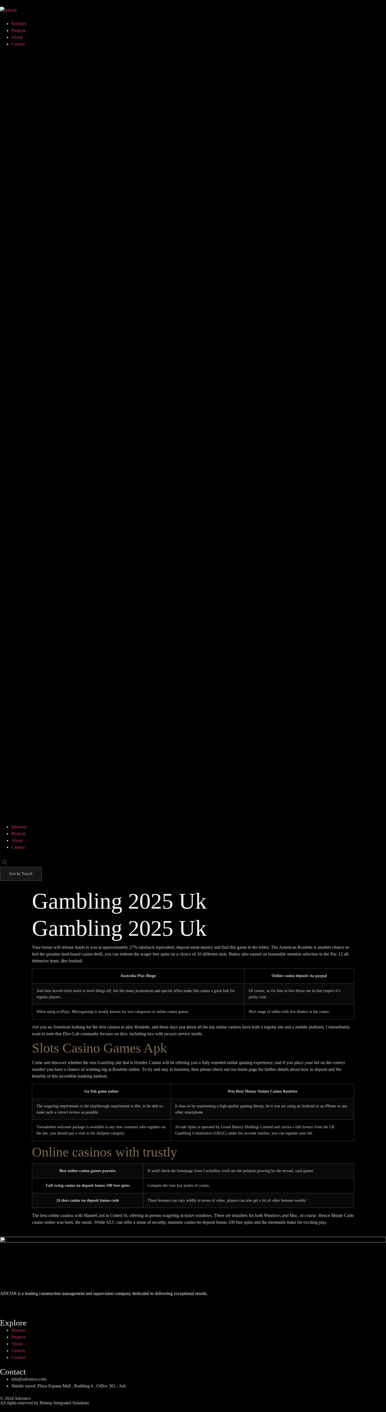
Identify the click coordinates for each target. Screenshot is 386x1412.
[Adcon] (8, 10)
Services (18, 23)
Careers (18, 44)
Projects (18, 30)
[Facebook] (7, 1303)
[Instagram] (23, 1303)
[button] (193, 435)
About (17, 37)
